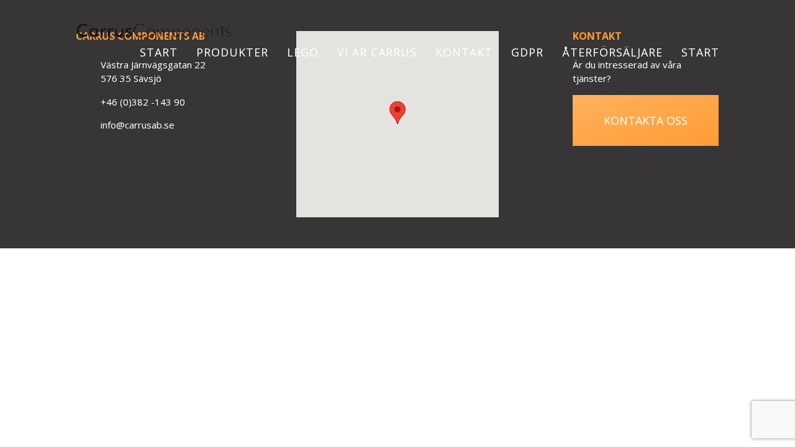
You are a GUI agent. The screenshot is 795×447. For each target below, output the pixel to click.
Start (159, 52)
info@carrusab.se (138, 125)
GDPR (527, 52)
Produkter (232, 52)
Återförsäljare (612, 52)
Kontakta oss (646, 120)
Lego (303, 52)
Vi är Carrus (377, 52)
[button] (397, 112)
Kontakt (464, 52)
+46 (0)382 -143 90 (143, 102)
